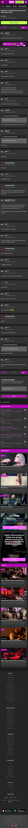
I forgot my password (10, 693)
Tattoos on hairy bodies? (6, 410)
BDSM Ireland (10, 722)
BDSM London (10, 709)
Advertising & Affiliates (10, 698)
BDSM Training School (10, 776)
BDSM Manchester (10, 713)
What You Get (7, 696)
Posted (10, 35)
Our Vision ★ (13, 696)
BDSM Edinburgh (10, 720)
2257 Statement (10, 691)
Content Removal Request (10, 689)
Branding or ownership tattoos (7, 427)
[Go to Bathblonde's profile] (25, 442)
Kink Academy (12, 17)
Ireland (13, 707)
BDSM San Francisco (10, 742)
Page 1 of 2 (14, 27)
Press (10, 702)
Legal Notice (10, 681)
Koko (10, 788)
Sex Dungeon (10, 766)
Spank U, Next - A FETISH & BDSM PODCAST (10, 800)
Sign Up (14, 559)
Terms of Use (10, 679)
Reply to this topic (14, 22)
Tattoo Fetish (14, 527)
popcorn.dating (10, 786)
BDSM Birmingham (10, 711)
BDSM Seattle (10, 750)
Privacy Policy (10, 683)
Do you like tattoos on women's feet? (8, 434)
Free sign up (19, 2)
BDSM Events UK (10, 728)
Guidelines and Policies (10, 685)
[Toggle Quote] (3, 116)
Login (11, 2)
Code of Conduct (10, 687)
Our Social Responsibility (10, 700)
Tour (8, 677)
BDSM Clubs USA (10, 752)
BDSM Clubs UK (10, 726)
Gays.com (10, 784)
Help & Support (10, 675)
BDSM (10, 762)
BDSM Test (10, 768)
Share (14, 396)
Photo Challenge (22, 6)
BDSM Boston (10, 744)
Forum (2, 6)
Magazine (8, 6)
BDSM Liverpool (10, 716)
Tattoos (2, 418)
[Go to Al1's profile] (25, 435)
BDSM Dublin (10, 724)
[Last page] (26, 28)
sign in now (8, 382)
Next (23, 27)
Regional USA (10, 734)
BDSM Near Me (10, 774)
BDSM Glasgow (10, 718)
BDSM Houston (10, 746)
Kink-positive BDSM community (20, 816)
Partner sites (10, 782)
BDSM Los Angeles (10, 738)
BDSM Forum (16, 428)
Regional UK (8, 707)
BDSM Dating (10, 772)
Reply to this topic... (8, 388)
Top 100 (15, 6)
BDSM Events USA (10, 754)
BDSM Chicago (10, 748)
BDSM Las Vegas (10, 740)
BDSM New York (10, 736)
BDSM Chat (10, 770)
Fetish (10, 764)
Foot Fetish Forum (17, 436)
